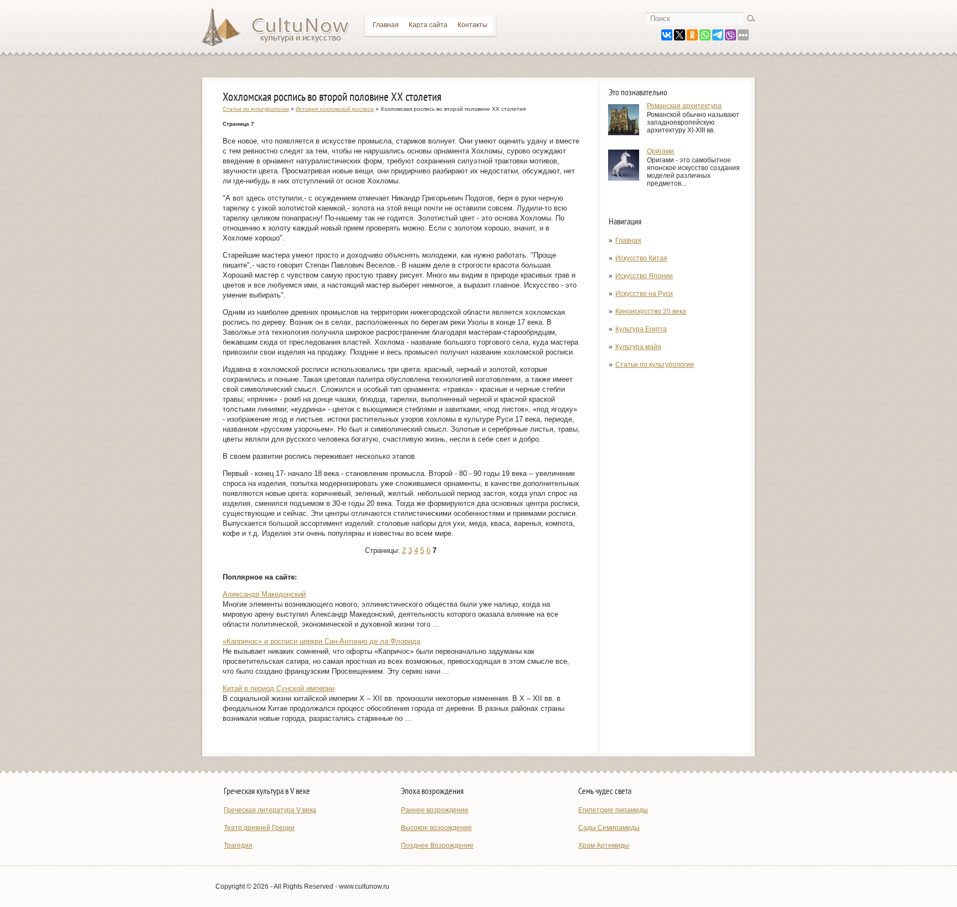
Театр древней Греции (259, 828)
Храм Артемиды (603, 845)
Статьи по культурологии (654, 364)
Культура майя (638, 347)
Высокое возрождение (436, 828)
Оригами (660, 151)
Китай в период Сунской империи (279, 688)
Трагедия (238, 845)
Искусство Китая (641, 258)
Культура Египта (641, 329)
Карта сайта (428, 25)
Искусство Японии (644, 276)
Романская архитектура (684, 106)
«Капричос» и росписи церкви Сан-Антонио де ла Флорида (321, 641)
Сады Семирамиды (609, 828)
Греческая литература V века (270, 810)
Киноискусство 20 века (650, 311)
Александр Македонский (264, 594)
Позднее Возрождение (437, 845)
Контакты (472, 25)
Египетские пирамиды (613, 810)
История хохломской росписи (335, 109)
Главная (386, 25)
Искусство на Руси (644, 294)
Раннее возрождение (435, 810)
